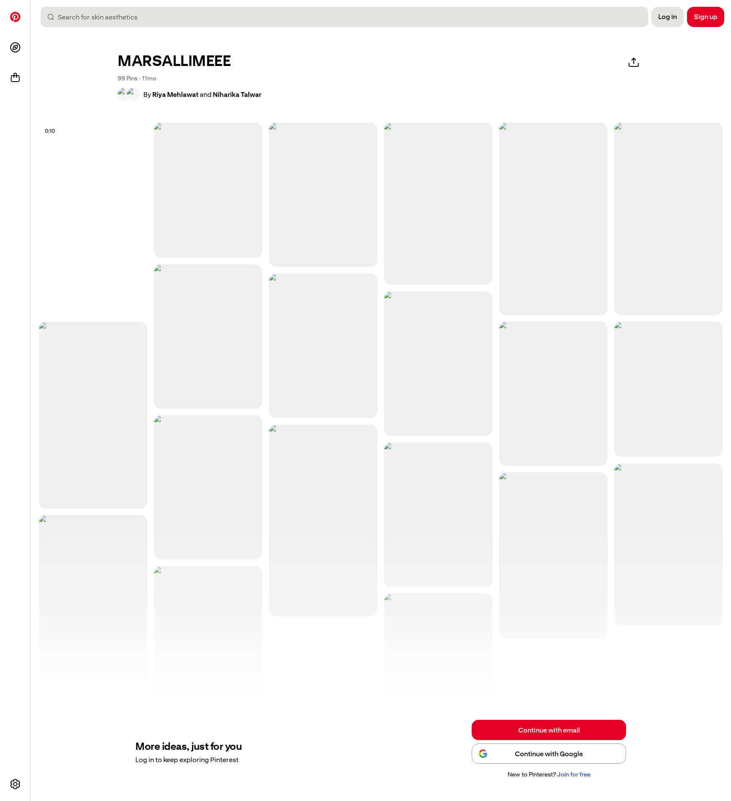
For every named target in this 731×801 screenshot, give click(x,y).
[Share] (634, 62)
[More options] (15, 784)
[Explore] (15, 47)
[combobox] (348, 17)
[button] (129, 94)
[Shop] (15, 78)
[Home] (15, 17)
